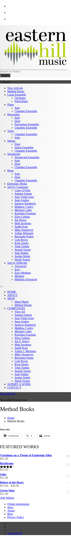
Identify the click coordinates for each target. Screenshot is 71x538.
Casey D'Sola (22, 190)
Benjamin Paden (24, 236)
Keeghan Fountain (25, 213)
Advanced (20, 266)
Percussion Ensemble (27, 124)
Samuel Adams (23, 193)
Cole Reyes (21, 239)
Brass (10, 170)
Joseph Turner (23, 249)
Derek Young (22, 259)
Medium (19, 276)
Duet (17, 121)
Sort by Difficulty (17, 262)
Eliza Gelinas (22, 216)
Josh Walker (22, 253)
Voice (10, 130)
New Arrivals (15, 88)
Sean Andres (22, 200)
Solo (17, 107)
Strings (11, 140)
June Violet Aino (24, 196)
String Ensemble (24, 147)
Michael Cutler (23, 210)
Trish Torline (22, 246)
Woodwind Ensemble (27, 157)
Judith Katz (21, 226)
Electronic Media (17, 183)
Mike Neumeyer (24, 229)
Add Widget (7, 497)
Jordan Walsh (22, 256)
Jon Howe (20, 220)
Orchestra (20, 98)
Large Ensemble (16, 94)
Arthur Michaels (24, 233)
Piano (10, 104)
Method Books (15, 91)
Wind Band (21, 101)
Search (5, 75)
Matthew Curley (24, 206)
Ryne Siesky (22, 243)
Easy (17, 269)
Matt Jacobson (23, 223)
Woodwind (13, 154)
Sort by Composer (17, 187)
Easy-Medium (23, 272)
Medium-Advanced (26, 279)
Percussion (13, 114)
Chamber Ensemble (26, 111)
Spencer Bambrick (25, 203)
